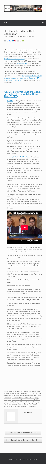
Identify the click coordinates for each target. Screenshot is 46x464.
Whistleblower (31, 406)
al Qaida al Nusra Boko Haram (26, 391)
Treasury (23, 406)
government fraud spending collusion (23, 398)
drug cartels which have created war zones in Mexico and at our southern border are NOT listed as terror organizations (23, 78)
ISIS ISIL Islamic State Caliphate (29, 400)
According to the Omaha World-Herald (18, 157)
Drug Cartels (15, 396)
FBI (34, 396)
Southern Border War (24, 404)
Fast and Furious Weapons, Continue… (23, 433)
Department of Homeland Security (14, 59)
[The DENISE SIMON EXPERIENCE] (23, 8)
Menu (8, 23)
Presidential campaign (10, 404)
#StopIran (13, 391)
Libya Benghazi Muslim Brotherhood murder (24, 402)
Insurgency (15, 400)
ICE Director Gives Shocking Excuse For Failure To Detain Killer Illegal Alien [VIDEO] (23, 94)
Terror (33, 404)
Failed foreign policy (26, 396)
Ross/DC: (10, 101)
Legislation (7, 402)
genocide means (22, 63)
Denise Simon (29, 36)
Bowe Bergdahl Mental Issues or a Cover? (23, 440)
